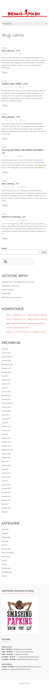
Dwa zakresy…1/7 (10, 183)
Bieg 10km (5, 529)
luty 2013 (5, 481)
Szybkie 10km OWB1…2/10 (15, 83)
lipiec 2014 (5, 415)
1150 (19, 220)
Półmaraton (6, 557)
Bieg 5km (5, 533)
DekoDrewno (6, 293)
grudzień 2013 (6, 442)
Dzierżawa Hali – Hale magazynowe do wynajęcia (18, 282)
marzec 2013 (6, 477)
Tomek (8, 328)
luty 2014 (5, 434)
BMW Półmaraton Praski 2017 (12, 297)
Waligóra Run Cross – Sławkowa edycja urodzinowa (30, 315)
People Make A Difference (10, 286)
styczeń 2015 (6, 392)
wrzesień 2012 (6, 496)
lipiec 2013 (5, 461)
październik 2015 (7, 364)
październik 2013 (7, 450)
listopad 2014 (6, 399)
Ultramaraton (6, 568)
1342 (17, 120)
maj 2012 (5, 512)
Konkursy (5, 541)
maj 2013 (5, 469)
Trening (4, 48)
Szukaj (4, 248)
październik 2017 (7, 357)
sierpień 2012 (6, 500)
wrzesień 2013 (6, 454)
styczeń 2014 (6, 438)
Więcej (5, 72)
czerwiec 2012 (6, 508)
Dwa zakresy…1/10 (11, 116)
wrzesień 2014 (6, 407)
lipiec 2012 (5, 504)
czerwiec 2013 (6, 465)
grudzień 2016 (6, 360)
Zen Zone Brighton (8, 290)
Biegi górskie (6, 537)
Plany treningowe (8, 553)
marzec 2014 (6, 430)
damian (8, 315)
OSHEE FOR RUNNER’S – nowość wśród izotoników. (27, 323)
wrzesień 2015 (6, 368)
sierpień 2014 (6, 411)
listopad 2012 (6, 492)
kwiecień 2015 (6, 380)
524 (18, 187)
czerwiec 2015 (6, 372)
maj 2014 (5, 423)
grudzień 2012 (6, 488)
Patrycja (9, 319)
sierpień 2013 (6, 457)
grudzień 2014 (6, 395)
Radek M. (9, 332)
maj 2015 (5, 376)
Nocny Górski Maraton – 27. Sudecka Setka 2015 (30, 332)
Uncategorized (7, 572)
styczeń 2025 (6, 353)
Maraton (5, 545)
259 (16, 54)
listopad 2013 (6, 446)
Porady (4, 560)
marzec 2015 (6, 384)
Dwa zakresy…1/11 (11, 50)
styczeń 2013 (6, 485)
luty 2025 (5, 349)
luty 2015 (5, 388)
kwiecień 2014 (6, 426)
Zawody (4, 576)
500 (16, 87)
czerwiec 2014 (6, 419)
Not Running (6, 549)
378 (16, 156)
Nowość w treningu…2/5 (14, 216)
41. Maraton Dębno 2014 (20, 328)
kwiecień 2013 (6, 473)
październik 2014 (7, 403)
